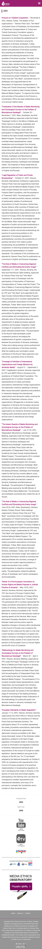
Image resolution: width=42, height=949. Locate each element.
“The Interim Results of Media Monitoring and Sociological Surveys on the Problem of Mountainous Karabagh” (20, 427)
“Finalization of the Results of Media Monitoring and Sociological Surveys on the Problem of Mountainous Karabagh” (21, 110)
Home (13, 913)
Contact (27, 913)
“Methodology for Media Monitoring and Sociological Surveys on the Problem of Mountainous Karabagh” (17, 653)
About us (20, 913)
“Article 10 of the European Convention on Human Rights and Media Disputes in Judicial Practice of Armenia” (20, 585)
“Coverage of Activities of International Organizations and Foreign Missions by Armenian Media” (17, 364)
